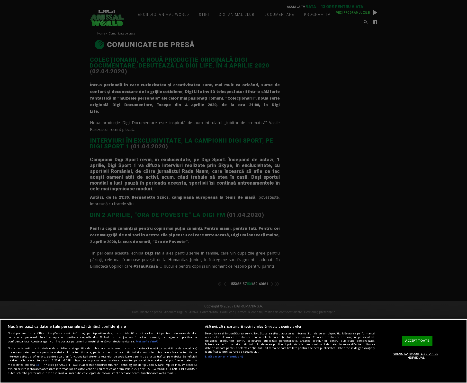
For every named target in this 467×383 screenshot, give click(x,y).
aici (38, 365)
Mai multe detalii (147, 341)
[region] (233, 351)
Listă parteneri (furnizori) (224, 356)
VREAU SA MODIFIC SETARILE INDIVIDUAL (415, 355)
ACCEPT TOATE (417, 340)
